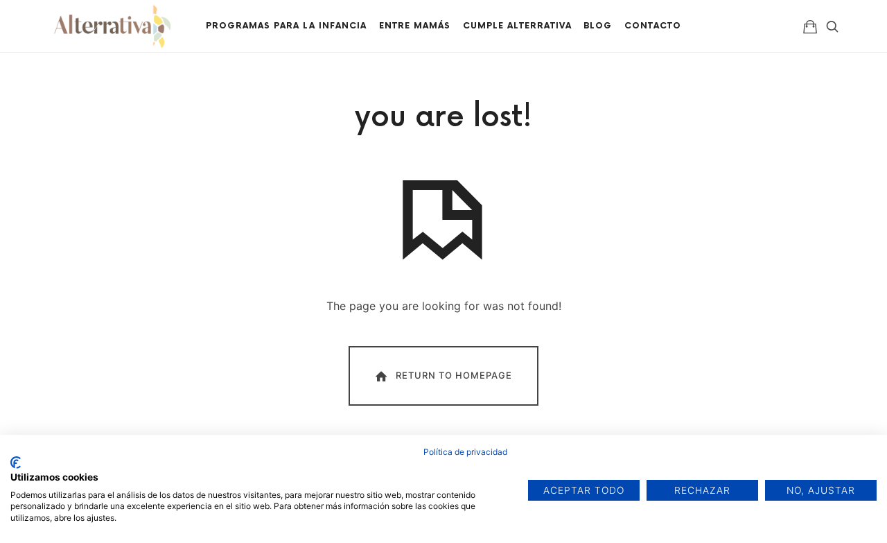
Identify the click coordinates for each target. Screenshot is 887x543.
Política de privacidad (465, 452)
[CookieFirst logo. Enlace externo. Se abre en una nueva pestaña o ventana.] (15, 462)
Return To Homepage (454, 374)
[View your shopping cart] (810, 26)
